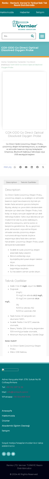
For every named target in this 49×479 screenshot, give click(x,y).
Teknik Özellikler (28, 182)
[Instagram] (9, 454)
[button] (42, 36)
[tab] (11, 182)
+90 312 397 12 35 (14, 387)
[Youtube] (13, 454)
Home (3, 62)
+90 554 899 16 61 (21, 397)
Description (11, 182)
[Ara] (32, 36)
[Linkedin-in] (4, 454)
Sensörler (22, 62)
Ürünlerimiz (12, 62)
